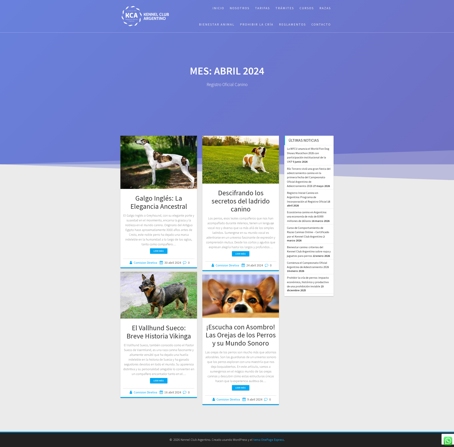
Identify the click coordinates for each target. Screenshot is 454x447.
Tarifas (262, 8)
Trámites (284, 8)
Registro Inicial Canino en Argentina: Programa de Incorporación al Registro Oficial (307, 197)
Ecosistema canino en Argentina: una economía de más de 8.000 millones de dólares (307, 216)
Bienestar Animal (216, 24)
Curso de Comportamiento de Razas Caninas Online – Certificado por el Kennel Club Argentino (308, 232)
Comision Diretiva (145, 263)
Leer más (159, 251)
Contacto (321, 24)
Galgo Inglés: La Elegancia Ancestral (158, 202)
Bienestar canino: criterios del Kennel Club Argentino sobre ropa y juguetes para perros (309, 251)
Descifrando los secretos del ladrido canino (241, 200)
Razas (325, 8)
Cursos (307, 8)
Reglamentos (292, 24)
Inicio (218, 8)
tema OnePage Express (268, 440)
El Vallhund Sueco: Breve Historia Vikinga (158, 331)
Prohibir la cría (256, 24)
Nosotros (240, 8)
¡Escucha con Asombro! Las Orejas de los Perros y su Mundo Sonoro (241, 334)
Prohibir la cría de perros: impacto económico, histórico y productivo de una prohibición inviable (308, 282)
